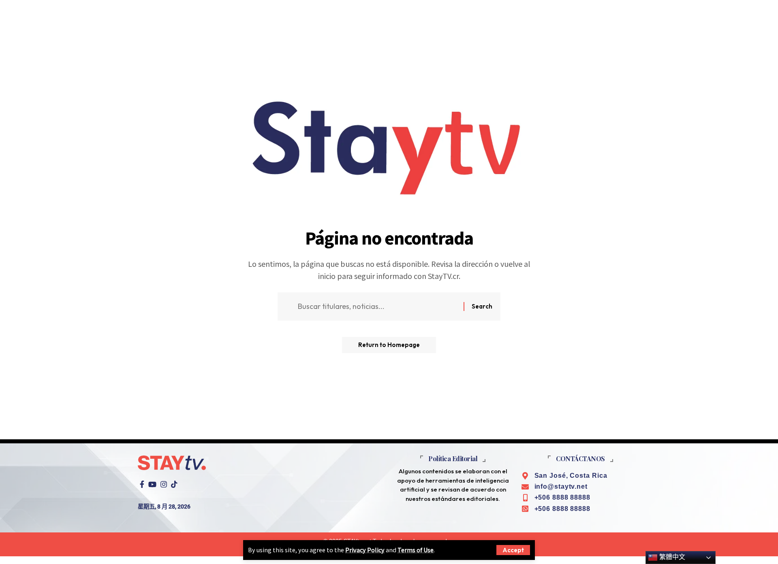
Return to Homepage (389, 345)
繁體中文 (671, 556)
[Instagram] (163, 484)
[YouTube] (152, 484)
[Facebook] (142, 484)
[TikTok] (174, 484)
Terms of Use (416, 549)
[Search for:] (378, 306)
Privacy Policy (365, 549)
